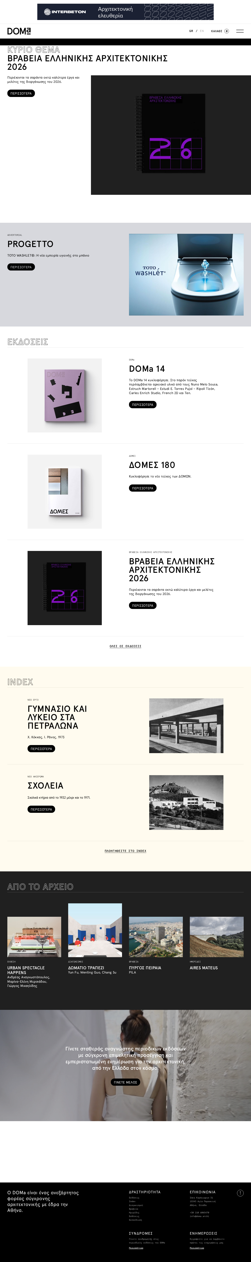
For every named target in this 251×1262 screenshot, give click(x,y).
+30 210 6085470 (199, 1213)
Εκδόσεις (134, 1198)
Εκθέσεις (134, 1216)
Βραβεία (133, 1209)
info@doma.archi (199, 1216)
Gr (191, 31)
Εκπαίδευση (135, 1220)
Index (132, 1201)
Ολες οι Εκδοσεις (125, 646)
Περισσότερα (136, 1248)
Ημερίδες (134, 1213)
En (202, 31)
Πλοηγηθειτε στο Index (125, 851)
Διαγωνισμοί (136, 1205)
